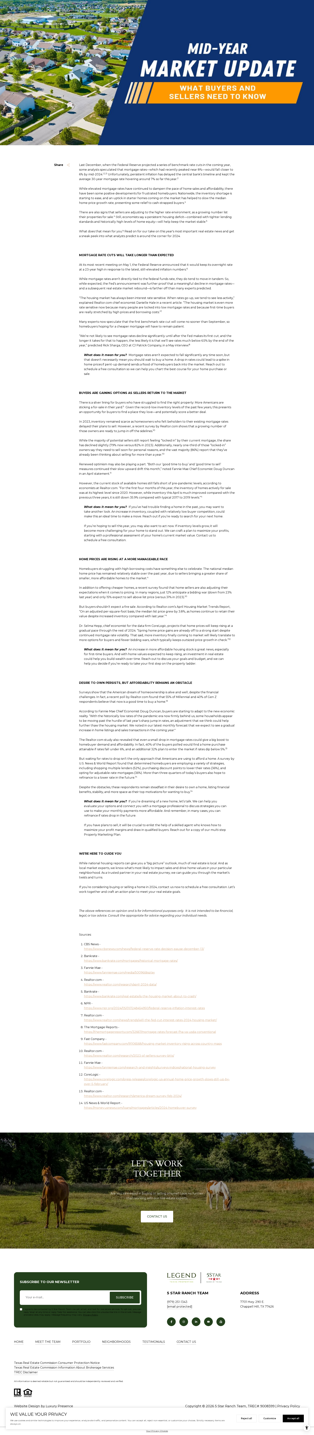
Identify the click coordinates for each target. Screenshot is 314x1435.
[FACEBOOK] (171, 1321)
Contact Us (186, 1342)
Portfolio (81, 1342)
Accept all (293, 1418)
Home (19, 1342)
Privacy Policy (90, 1314)
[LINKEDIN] (196, 1321)
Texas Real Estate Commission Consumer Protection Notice (57, 1363)
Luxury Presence (59, 1406)
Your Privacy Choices (157, 1431)
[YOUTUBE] (208, 1321)
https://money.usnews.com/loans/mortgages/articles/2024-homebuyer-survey (140, 1108)
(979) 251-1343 (177, 1302)
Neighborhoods (116, 1342)
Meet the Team (48, 1342)
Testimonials (153, 1342)
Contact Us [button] (157, 1216)
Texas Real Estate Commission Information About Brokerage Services (64, 1367)
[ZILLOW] (220, 1321)
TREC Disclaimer (26, 1372)
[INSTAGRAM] (183, 1321)
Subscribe (125, 1297)
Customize (269, 1418)
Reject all (246, 1418)
